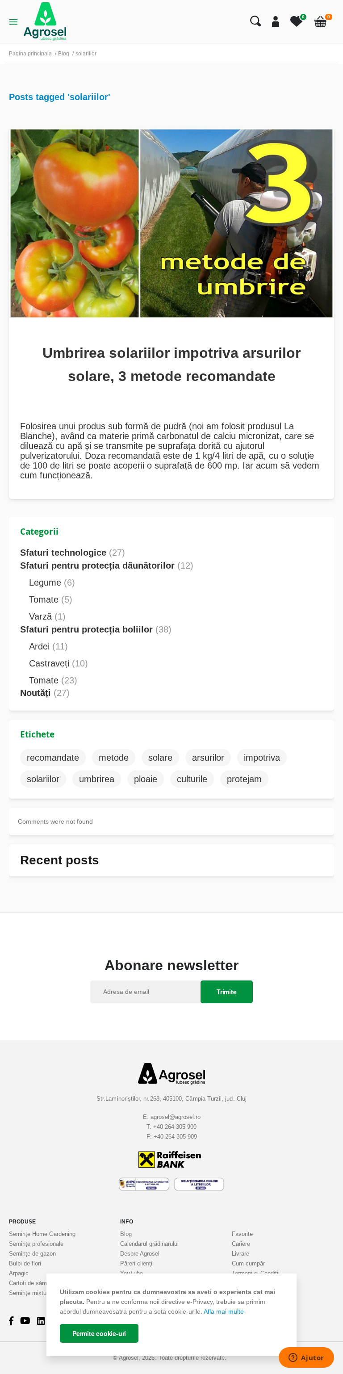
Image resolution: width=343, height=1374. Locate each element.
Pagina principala (30, 53)
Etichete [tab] (37, 734)
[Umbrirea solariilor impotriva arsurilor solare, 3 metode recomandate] (171, 222)
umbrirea (96, 779)
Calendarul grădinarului (149, 1243)
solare (160, 757)
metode (114, 757)
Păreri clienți (136, 1263)
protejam (244, 779)
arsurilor (208, 757)
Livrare (240, 1253)
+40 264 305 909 (175, 1136)
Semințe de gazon (32, 1253)
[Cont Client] (272, 21)
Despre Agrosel (139, 1253)
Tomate (50, 599)
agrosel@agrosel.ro (176, 1117)
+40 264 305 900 (175, 1126)
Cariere (241, 1243)
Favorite (242, 1234)
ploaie (145, 779)
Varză (47, 616)
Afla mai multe (224, 1311)
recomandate (53, 757)
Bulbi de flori (25, 1263)
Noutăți (45, 693)
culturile (192, 779)
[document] (171, 1315)
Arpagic (19, 1273)
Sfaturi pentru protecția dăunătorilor (106, 565)
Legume (52, 582)
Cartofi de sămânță (33, 1283)
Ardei (48, 646)
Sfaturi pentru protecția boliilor (96, 629)
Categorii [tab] (39, 531)
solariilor (43, 779)
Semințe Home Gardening (42, 1234)
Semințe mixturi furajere (40, 1293)
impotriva (262, 757)
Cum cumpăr (248, 1263)
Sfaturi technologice (72, 552)
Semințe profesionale (36, 1243)
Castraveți (58, 663)
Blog (63, 53)
